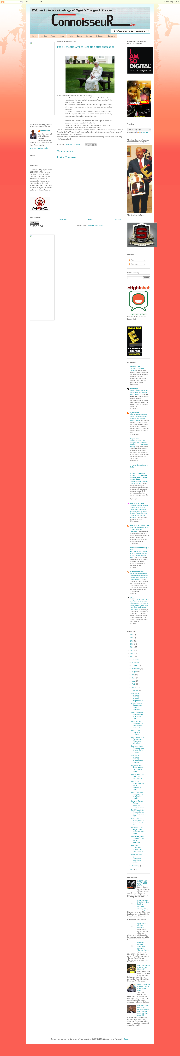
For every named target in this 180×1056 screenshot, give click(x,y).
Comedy (89, 36)
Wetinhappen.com (137, 572)
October (135, 665)
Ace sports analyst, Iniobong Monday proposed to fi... (137, 697)
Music (71, 36)
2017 (132, 644)
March (134, 687)
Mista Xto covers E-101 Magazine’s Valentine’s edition (137, 858)
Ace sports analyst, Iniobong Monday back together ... (137, 759)
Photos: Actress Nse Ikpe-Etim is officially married (137, 795)
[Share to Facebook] (93, 144)
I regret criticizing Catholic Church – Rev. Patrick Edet (143, 987)
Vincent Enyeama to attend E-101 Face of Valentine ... (137, 839)
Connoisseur (45, 131)
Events (79, 36)
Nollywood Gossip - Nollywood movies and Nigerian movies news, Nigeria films (138, 476)
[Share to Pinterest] (95, 144)
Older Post (117, 220)
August (134, 672)
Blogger (126, 1039)
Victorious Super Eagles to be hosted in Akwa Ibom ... (137, 830)
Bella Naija (134, 389)
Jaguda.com (134, 439)
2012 (132, 870)
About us (44, 36)
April (134, 684)
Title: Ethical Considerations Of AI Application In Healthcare (139, 529)
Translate (144, 133)
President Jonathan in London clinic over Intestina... (137, 848)
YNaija (132, 598)
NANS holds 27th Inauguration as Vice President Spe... (137, 813)
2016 (132, 647)
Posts (132, 260)
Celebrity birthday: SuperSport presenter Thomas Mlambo (143, 946)
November (136, 662)
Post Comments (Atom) (95, 225)
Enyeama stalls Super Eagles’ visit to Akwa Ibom (137, 768)
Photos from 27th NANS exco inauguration (137, 776)
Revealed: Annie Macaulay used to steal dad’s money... (137, 749)
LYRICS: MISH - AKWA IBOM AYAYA (143, 883)
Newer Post (63, 220)
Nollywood (99, 36)
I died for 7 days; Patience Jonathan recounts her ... (137, 804)
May (133, 681)
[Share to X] (91, 144)
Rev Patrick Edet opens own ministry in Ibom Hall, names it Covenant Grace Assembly (143, 1010)
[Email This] (86, 144)
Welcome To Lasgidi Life (139, 525)
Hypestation (134, 413)
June (134, 678)
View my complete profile (39, 148)
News (53, 36)
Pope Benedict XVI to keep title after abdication (136, 707)
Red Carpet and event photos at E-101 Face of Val (137, 822)
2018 (132, 641)
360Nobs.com (135, 366)
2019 (132, 638)
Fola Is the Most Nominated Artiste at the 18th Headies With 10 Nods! (139, 392)
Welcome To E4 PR (137, 503)
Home (34, 36)
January (135, 866)
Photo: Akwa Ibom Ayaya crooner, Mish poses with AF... (137, 740)
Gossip (62, 36)
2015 (132, 650)
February (135, 690)
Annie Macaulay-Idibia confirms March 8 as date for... (137, 715)
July (133, 675)
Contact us (111, 36)
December (136, 659)
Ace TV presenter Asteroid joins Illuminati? (143, 967)
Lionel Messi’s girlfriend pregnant (142, 925)
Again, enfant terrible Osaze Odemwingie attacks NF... (137, 724)
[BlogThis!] (88, 144)
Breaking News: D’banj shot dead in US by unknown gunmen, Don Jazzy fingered (143, 905)
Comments (134, 264)
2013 (132, 656)
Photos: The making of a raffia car (136, 732)
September (136, 669)
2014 (132, 653)
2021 (132, 635)
